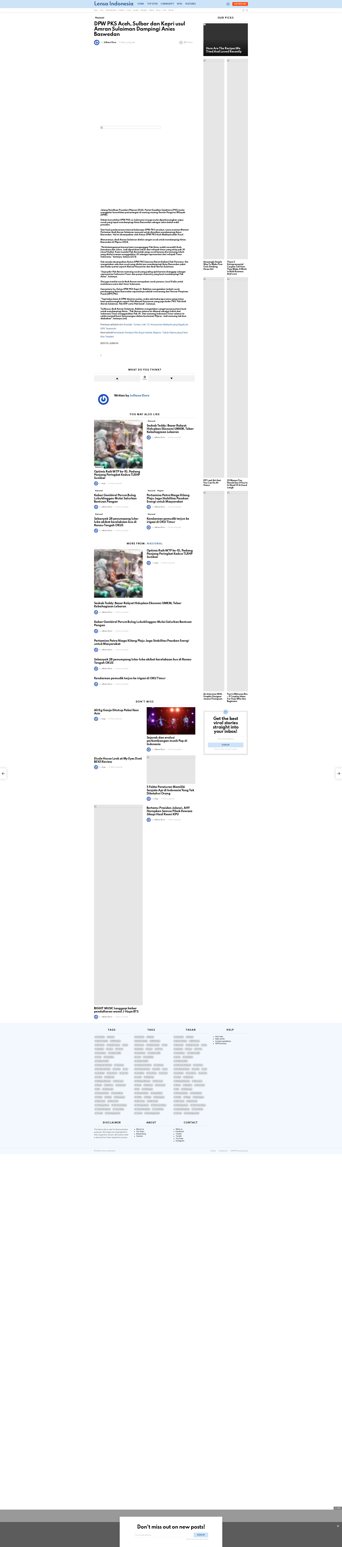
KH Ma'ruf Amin (103, 1069)
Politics (151, 10)
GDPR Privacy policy (239, 1151)
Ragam (160, 491)
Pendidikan (117, 1093)
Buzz (96, 10)
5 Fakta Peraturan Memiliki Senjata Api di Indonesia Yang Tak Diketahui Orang (170, 790)
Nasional (99, 467)
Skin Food (114, 1101)
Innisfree (119, 1065)
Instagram (180, 1141)
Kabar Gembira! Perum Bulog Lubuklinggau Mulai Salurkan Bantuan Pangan (115, 498)
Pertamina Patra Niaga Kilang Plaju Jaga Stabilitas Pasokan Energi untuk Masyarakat (168, 498)
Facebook (180, 1131)
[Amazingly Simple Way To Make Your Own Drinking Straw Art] (213, 159)
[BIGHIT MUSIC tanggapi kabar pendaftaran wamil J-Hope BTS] (118, 905)
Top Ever (152, 4)
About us (140, 1129)
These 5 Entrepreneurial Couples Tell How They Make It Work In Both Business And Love (236, 268)
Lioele (117, 1069)
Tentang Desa (103, 1105)
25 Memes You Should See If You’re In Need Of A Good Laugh (237, 484)
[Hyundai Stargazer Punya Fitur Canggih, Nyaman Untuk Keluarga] (3, 773)
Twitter (179, 1134)
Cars (102, 10)
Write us (179, 1129)
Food (129, 10)
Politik (99, 1097)
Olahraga (108, 1089)
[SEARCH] (247, 10)
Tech (164, 10)
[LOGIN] (228, 4)
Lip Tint (124, 1073)
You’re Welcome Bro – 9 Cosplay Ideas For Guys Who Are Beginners (237, 697)
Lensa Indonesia (113, 4)
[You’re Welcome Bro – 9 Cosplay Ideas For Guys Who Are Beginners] (237, 591)
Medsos (109, 1085)
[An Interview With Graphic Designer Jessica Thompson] (213, 591)
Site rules (219, 1036)
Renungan (120, 1097)
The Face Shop (119, 1105)
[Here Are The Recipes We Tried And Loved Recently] (225, 39)
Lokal (99, 1077)
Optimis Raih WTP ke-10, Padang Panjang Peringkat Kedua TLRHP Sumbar (117, 475)
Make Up (110, 1077)
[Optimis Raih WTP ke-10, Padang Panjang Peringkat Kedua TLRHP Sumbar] (118, 444)
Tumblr (179, 1136)
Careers (139, 1136)
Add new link (240, 4)
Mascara (119, 1081)
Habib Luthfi (115, 1053)
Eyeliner (100, 1049)
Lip (126, 1069)
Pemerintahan (102, 1093)
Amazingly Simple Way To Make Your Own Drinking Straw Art (213, 265)
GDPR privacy (220, 1043)
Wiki (179, 4)
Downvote (171, 378)
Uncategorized (113, 1113)
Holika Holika (102, 1061)
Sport (158, 10)
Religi (108, 1097)
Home (140, 4)
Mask (99, 1085)
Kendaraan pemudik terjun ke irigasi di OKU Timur (129, 678)
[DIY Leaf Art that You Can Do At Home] (213, 377)
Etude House (114, 1045)
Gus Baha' (101, 1053)
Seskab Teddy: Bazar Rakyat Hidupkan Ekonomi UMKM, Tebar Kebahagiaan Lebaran (170, 429)
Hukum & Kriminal (104, 1065)
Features (190, 4)
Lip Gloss (113, 1073)
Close (338, 1526)
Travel (99, 1113)
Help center (220, 1039)
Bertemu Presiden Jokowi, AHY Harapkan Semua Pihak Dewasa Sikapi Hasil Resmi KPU (169, 811)
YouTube (179, 1138)
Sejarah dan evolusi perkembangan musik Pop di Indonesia (167, 741)
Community (167, 4)
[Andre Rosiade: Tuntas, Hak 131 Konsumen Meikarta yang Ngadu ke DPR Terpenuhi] (339, 773)
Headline (109, 1057)
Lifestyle (143, 10)
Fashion (121, 10)
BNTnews (116, 1041)
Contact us (223, 1151)
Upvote (117, 378)
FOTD (120, 1049)
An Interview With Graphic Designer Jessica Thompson (212, 696)
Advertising (141, 1134)
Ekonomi (100, 1045)
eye (125, 1045)
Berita (111, 1037)
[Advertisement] (144, 187)
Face (110, 1049)
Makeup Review (103, 1081)
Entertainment (111, 10)
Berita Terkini (102, 1041)
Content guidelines (223, 1041)
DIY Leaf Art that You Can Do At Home (212, 482)
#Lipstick (100, 1037)
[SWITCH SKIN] (243, 10)
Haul (99, 1057)
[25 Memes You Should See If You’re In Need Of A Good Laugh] (237, 377)
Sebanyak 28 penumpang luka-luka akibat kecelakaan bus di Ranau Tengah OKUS (116, 522)
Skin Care (101, 1101)
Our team (140, 1131)
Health (135, 10)
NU (98, 1089)
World (170, 10)
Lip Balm (100, 1073)
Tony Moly (119, 1109)
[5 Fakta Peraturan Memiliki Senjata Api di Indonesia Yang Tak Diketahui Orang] (171, 770)
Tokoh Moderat (103, 1109)
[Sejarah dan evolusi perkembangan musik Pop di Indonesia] (171, 721)
